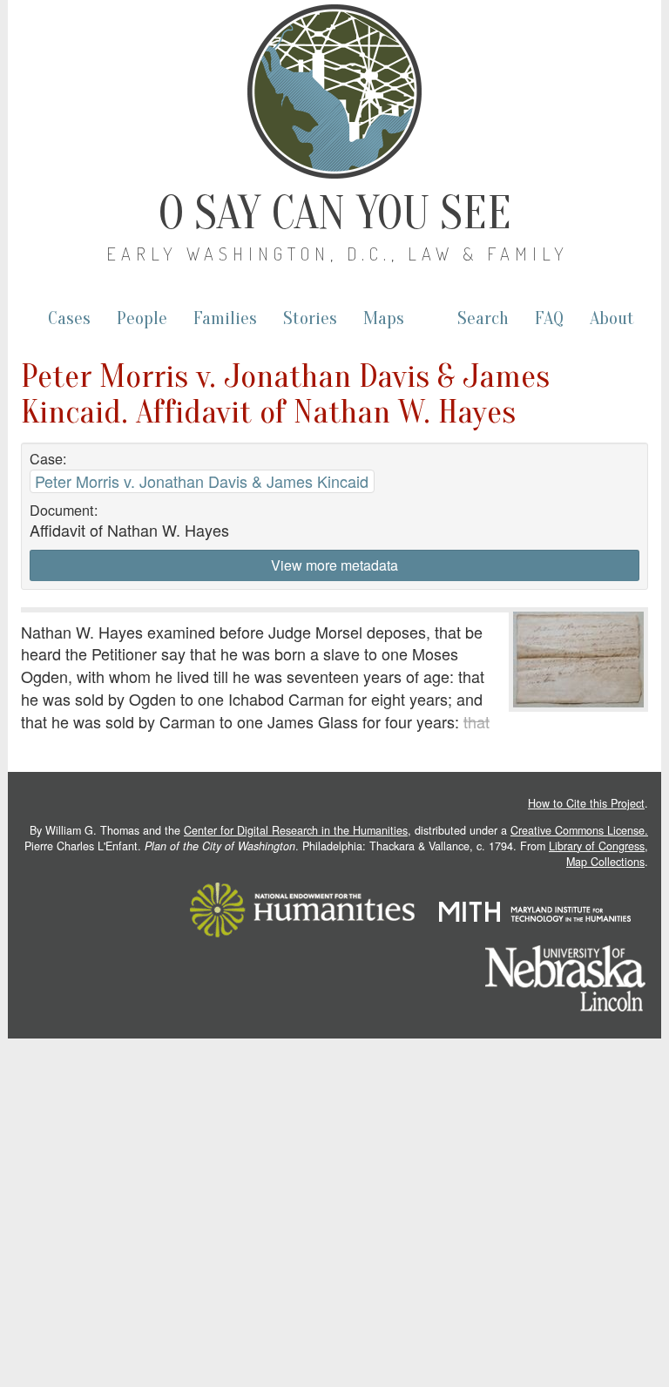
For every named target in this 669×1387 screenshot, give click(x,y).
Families (225, 318)
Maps (383, 318)
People (142, 318)
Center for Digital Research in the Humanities (296, 830)
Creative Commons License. (579, 830)
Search (483, 318)
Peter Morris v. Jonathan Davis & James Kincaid (201, 481)
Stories (310, 318)
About (612, 318)
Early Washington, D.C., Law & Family (337, 253)
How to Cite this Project (586, 803)
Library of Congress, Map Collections (598, 853)
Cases (69, 318)
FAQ (549, 318)
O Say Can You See (335, 213)
